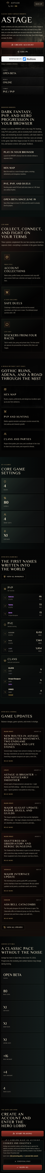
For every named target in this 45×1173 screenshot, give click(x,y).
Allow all (23, 1167)
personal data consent (32, 1156)
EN (16, 6)
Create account (24, 45)
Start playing (24, 1134)
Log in (24, 52)
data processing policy (16, 1156)
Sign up (39, 4)
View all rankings (15, 576)
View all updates (15, 927)
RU (12, 6)
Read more (8, 761)
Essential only (24, 1161)
